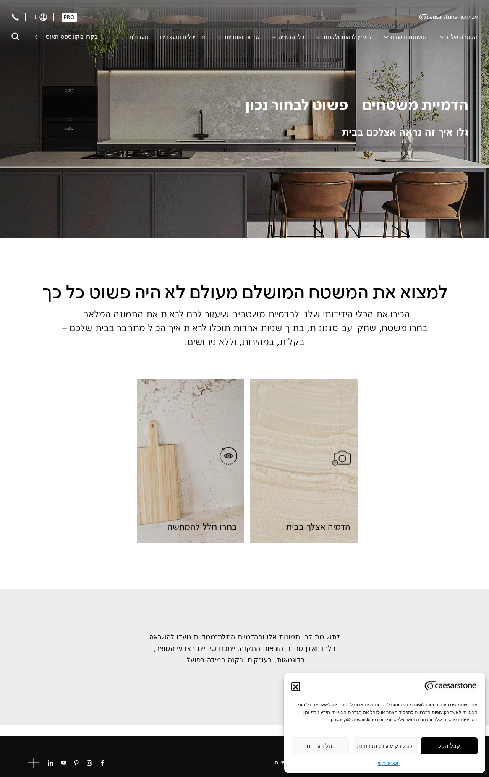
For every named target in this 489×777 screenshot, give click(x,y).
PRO (69, 17)
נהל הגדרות (320, 746)
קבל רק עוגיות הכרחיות (385, 746)
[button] (296, 686)
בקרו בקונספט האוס (72, 36)
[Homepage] (448, 17)
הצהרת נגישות (289, 762)
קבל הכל (449, 746)
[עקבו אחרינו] (102, 763)
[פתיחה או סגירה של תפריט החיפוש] (15, 36)
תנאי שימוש (389, 763)
